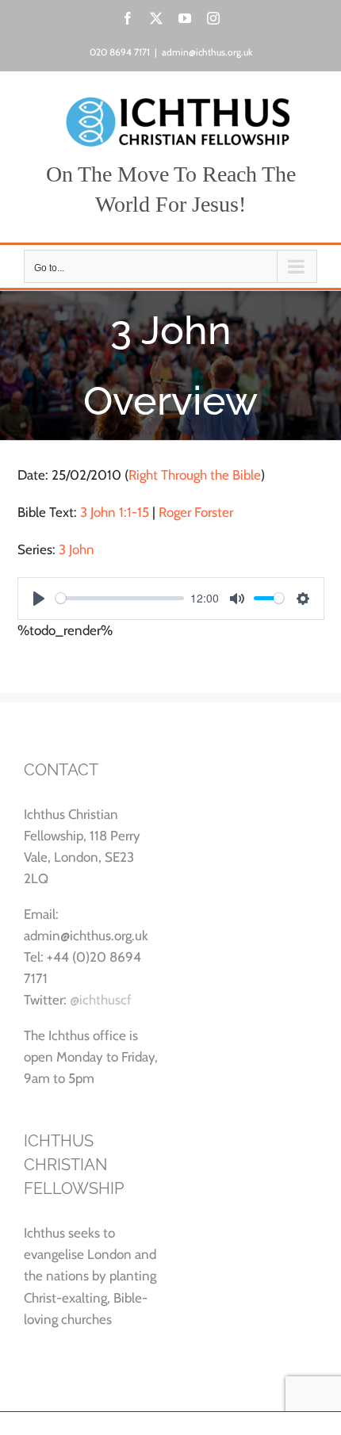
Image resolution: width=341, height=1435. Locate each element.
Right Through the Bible (194, 475)
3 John (76, 549)
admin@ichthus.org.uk (207, 52)
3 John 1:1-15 (114, 512)
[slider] (120, 598)
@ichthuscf (101, 1000)
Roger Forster (196, 512)
